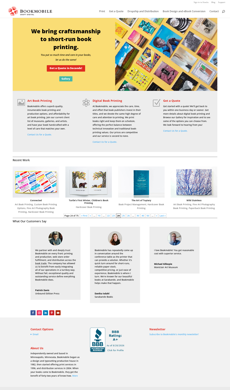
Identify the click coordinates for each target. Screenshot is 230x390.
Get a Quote (116, 11)
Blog (213, 2)
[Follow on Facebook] (33, 312)
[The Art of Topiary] (141, 181)
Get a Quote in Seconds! (66, 68)
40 (143, 215)
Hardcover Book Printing (41, 211)
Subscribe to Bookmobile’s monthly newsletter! (174, 334)
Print (102, 11)
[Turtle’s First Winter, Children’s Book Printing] (88, 181)
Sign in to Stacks (201, 2)
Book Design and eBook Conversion (184, 11)
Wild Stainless (194, 200)
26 (128, 215)
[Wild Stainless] (194, 181)
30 (138, 215)
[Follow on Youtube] (58, 312)
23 (113, 215)
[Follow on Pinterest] (51, 312)
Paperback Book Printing (202, 208)
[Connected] (36, 181)
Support (221, 2)
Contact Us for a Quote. (39, 134)
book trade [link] (41, 263)
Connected (36, 200)
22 (108, 215)
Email (35, 334)
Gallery (65, 78)
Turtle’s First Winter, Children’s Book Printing (88, 201)
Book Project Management (132, 204)
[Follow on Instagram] (39, 312)
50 (148, 215)
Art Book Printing (39, 101)
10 (99, 215)
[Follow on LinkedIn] (45, 312)
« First (84, 215)
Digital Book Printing (107, 101)
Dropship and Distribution (143, 11)
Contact (214, 11)
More (75, 375)
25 (123, 215)
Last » (163, 215)
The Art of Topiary (141, 200)
